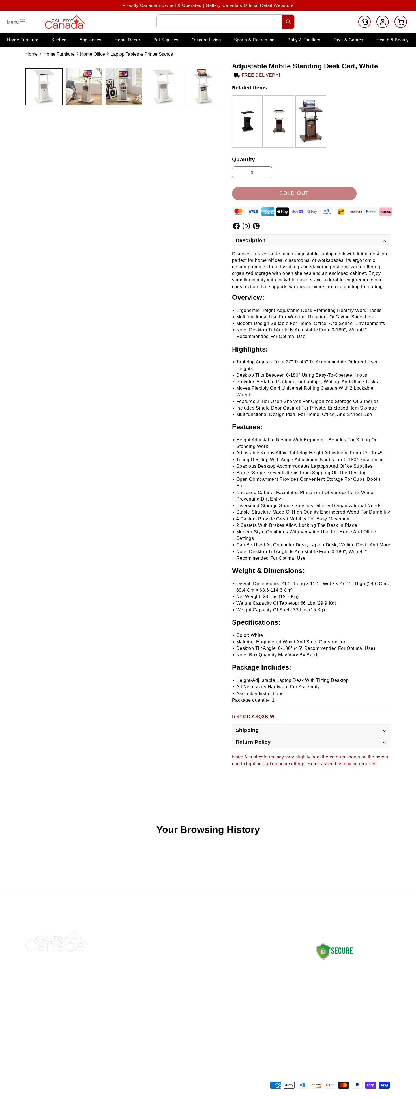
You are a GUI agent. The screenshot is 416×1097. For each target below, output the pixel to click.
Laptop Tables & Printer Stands (142, 54)
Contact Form (328, 1034)
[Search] (288, 21)
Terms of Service (262, 1027)
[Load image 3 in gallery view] (123, 86)
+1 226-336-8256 (346, 1017)
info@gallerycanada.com (351, 1012)
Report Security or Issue (198, 1027)
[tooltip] (247, 121)
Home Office (92, 54)
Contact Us (184, 961)
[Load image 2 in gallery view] (83, 86)
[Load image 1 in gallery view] (44, 86)
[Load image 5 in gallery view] (203, 86)
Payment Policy (261, 987)
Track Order (185, 987)
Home (31, 54)
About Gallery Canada (196, 974)
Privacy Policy (260, 1001)
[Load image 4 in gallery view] (163, 86)
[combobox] (225, 21)
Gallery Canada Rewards (199, 1014)
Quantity (244, 159)
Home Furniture (59, 54)
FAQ (177, 1001)
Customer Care (364, 22)
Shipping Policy (261, 961)
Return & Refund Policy (269, 974)
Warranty (254, 1014)
